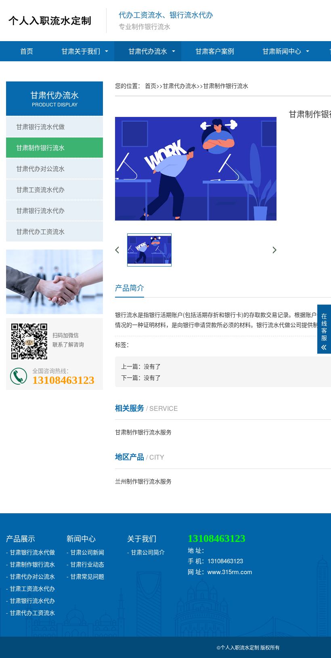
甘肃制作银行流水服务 (143, 432)
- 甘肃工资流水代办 (30, 588)
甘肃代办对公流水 (40, 168)
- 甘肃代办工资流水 (30, 612)
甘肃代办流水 (147, 51)
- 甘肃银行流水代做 (30, 552)
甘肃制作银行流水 (40, 147)
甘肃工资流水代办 (40, 189)
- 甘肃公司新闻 (85, 552)
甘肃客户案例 (214, 51)
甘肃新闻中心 (281, 51)
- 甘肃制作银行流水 (30, 564)
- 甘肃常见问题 (85, 576)
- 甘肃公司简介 (146, 552)
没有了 (152, 366)
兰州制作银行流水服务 (143, 481)
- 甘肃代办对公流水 (30, 576)
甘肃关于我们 (80, 51)
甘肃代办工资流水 (40, 231)
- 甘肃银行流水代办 (30, 600)
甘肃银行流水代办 (40, 210)
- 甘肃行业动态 (85, 564)
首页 (26, 51)
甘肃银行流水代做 (40, 126)
